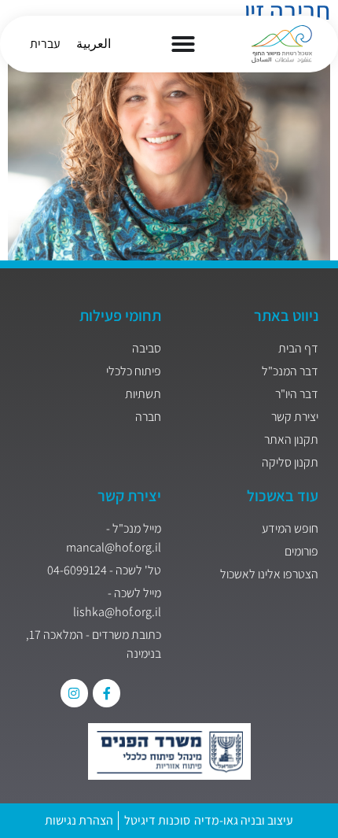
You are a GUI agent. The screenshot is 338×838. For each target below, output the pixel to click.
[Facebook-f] (106, 693)
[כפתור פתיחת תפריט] (183, 44)
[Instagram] (74, 693)
